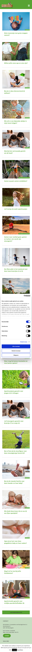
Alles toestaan (16, 346)
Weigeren (16, 355)
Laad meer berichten (16, 612)
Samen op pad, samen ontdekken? (15, 181)
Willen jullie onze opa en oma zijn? (16, 63)
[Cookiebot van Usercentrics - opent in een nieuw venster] (23, 296)
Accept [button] (14, 650)
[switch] (28, 326)
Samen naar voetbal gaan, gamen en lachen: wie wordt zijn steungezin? (15, 239)
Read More (20, 650)
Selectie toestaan (16, 350)
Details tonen (23, 341)
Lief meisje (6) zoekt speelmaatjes (15, 209)
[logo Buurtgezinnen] (7, 2)
